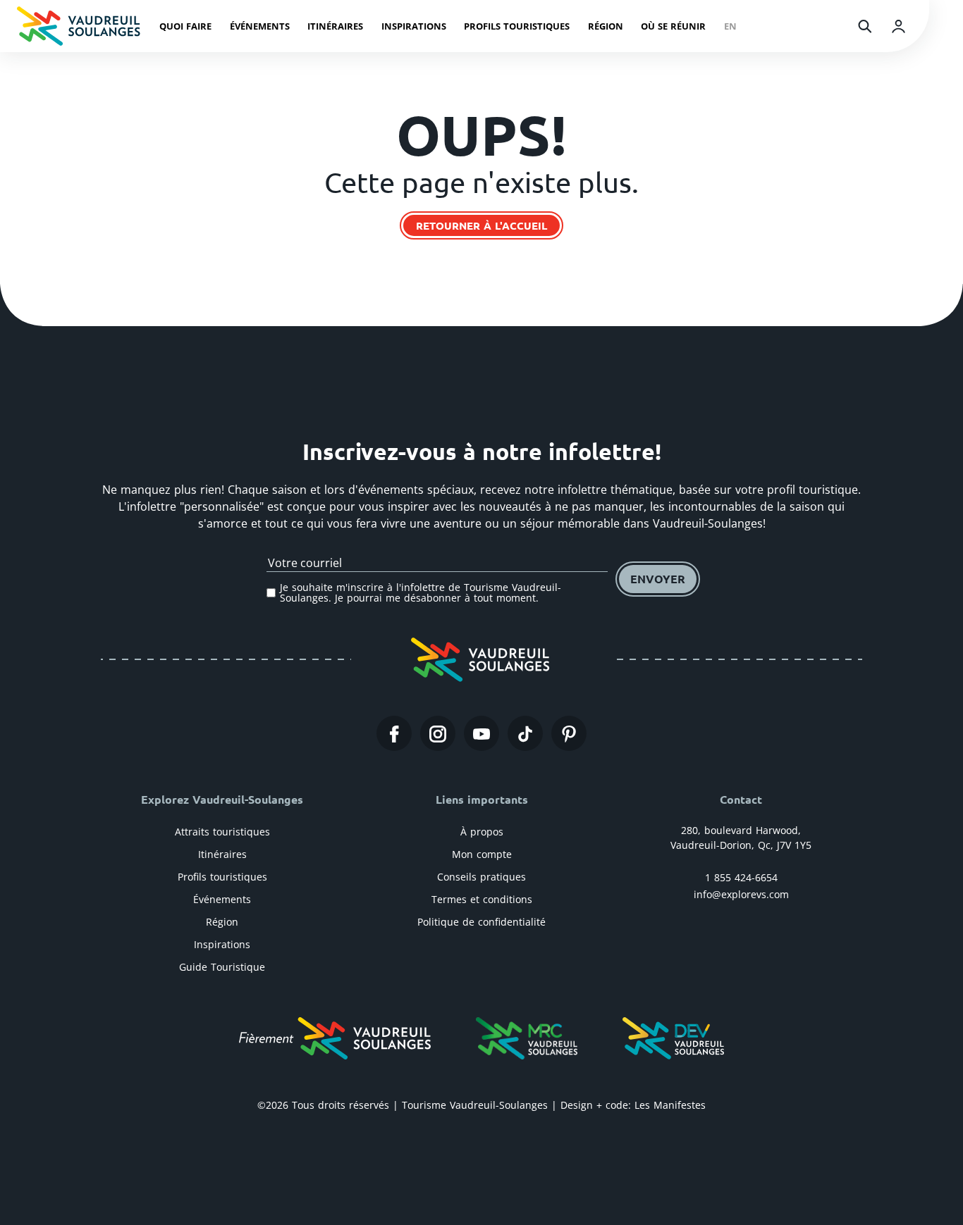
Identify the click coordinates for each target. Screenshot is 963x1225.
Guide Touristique (222, 967)
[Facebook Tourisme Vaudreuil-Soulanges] (394, 733)
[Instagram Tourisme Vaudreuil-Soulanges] (437, 733)
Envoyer (657, 578)
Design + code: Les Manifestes (633, 1105)
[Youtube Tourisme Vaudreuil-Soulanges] (481, 733)
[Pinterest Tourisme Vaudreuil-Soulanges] (568, 733)
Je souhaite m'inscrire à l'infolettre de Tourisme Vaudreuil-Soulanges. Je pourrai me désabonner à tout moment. (420, 593)
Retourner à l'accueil (481, 225)
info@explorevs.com (741, 894)
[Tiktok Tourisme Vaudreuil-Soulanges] (525, 733)
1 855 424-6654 (741, 877)
